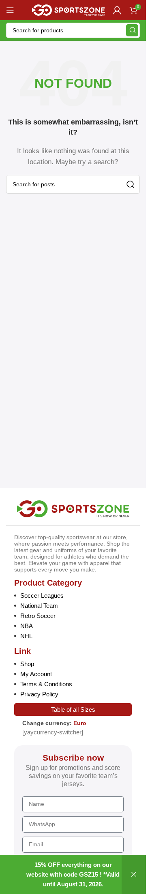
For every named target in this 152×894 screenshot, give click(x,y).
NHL (26, 636)
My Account (36, 673)
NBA (26, 625)
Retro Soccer (38, 615)
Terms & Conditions (46, 684)
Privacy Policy (39, 694)
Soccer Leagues (42, 595)
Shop (27, 663)
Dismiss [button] (134, 874)
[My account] (117, 10)
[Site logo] (68, 9)
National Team (39, 605)
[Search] (132, 30)
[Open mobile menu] (10, 10)
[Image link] (73, 508)
